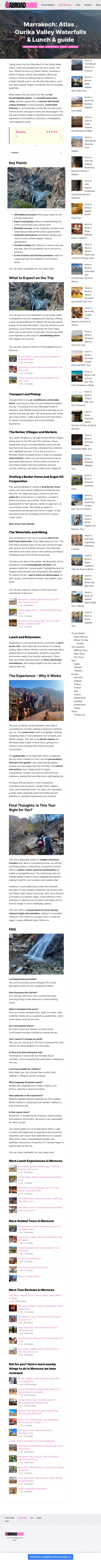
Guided (41, 46)
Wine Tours (79, 653)
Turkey (77, 708)
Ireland (77, 694)
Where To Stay (81, 640)
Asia (78, 5)
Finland (77, 684)
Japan (77, 664)
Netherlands (80, 698)
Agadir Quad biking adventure (32, 1488)
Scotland (78, 701)
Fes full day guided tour (29, 1258)
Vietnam (78, 667)
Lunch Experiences (52, 46)
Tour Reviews (65, 5)
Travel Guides (47, 5)
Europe (88, 5)
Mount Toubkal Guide (28, 1276)
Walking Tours (80, 650)
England (78, 681)
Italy (76, 691)
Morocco (63, 46)
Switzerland (79, 704)
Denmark (78, 677)
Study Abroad (80, 637)
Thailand (78, 670)
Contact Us (79, 715)
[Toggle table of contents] (61, 152)
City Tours (79, 657)
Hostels (80, 643)
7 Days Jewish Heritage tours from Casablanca (32, 1441)
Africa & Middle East (30, 46)
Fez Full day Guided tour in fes (33, 1267)
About (74, 711)
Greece (77, 687)
